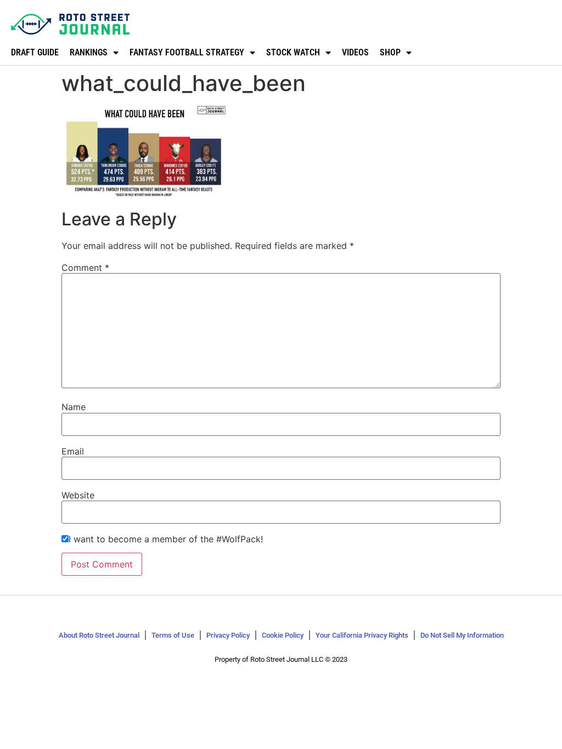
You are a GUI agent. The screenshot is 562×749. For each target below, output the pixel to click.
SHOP (390, 52)
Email (72, 451)
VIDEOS (355, 52)
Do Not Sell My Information (462, 635)
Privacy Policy (228, 635)
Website (77, 495)
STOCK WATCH (293, 52)
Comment (85, 267)
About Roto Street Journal (99, 635)
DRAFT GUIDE (35, 52)
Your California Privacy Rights (362, 635)
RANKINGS (89, 52)
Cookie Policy (283, 635)
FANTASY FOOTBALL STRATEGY (187, 52)
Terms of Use (172, 635)
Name (73, 406)
